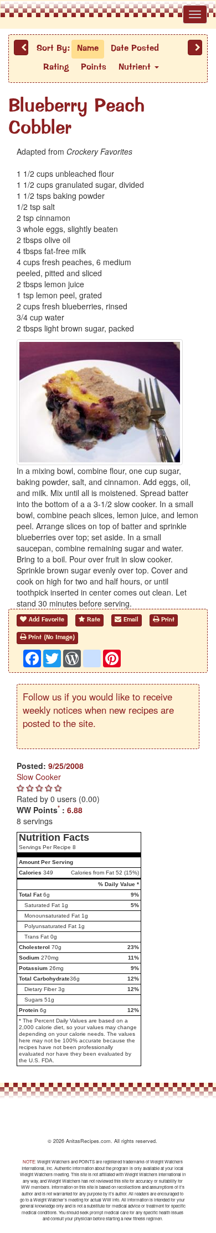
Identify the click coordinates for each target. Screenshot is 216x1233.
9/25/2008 (66, 765)
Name (88, 49)
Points (93, 67)
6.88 (75, 809)
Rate (92, 620)
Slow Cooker (39, 776)
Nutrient (136, 67)
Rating (56, 67)
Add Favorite (45, 620)
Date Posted (135, 49)
